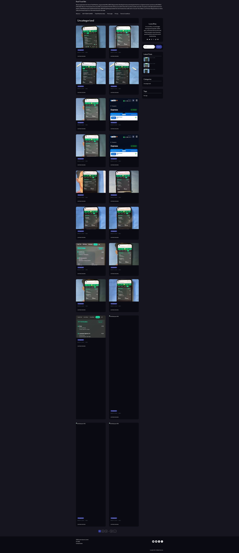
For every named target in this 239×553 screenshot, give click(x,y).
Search (158, 46)
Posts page (109, 13)
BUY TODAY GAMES (88, 13)
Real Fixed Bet (81, 1)
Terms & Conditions (125, 13)
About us (78, 13)
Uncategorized (80, 50)
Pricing (116, 13)
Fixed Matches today (100, 13)
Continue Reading (81, 56)
